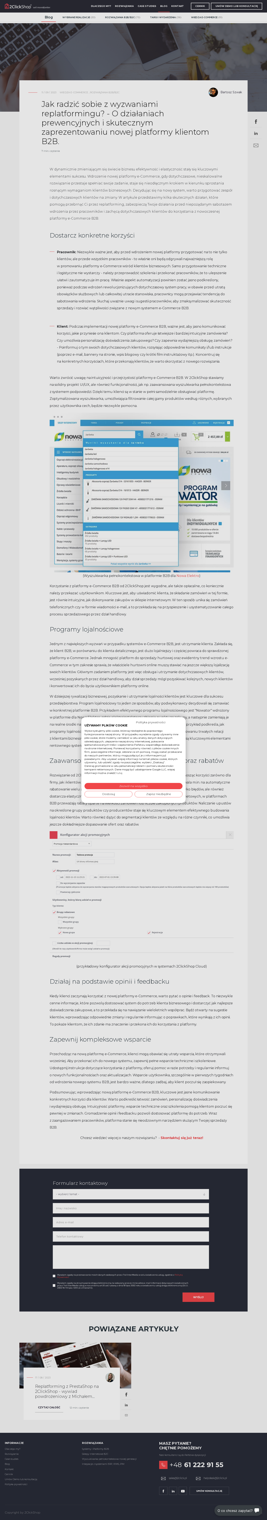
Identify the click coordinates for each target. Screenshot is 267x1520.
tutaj (119, 773)
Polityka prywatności (150, 722)
